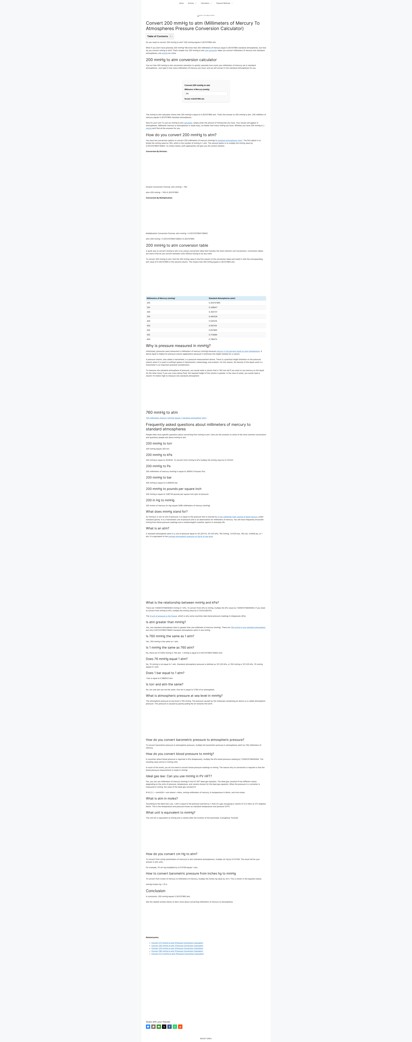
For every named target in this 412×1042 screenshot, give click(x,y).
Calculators (205, 3)
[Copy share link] (153, 1027)
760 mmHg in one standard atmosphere (248, 627)
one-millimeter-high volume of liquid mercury (238, 517)
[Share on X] (164, 1027)
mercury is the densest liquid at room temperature (238, 351)
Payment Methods (223, 3)
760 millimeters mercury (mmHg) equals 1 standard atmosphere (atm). (176, 418)
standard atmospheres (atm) (230, 140)
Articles (191, 3)
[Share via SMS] (148, 1027)
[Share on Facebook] (169, 1027)
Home (181, 3)
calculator (188, 123)
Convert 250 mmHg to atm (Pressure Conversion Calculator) (177, 946)
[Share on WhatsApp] (175, 1027)
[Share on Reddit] (180, 1027)
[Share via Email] (159, 1027)
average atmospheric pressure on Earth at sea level (190, 536)
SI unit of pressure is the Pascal (163, 616)
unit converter (211, 50)
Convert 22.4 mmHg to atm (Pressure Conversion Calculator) (177, 954)
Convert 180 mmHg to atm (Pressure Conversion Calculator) (177, 951)
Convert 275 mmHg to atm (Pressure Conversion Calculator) (177, 943)
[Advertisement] (206, 171)
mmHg (165, 53)
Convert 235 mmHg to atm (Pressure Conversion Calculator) (177, 948)
